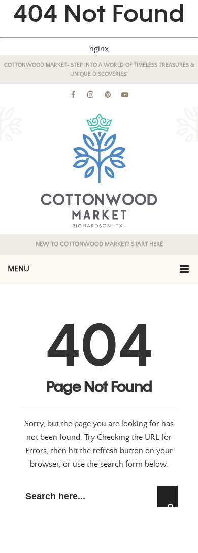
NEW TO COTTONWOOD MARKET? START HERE (99, 244)
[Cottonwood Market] (99, 170)
